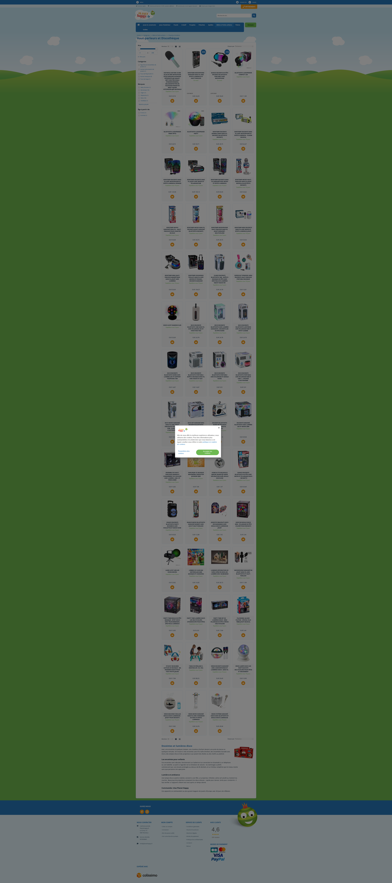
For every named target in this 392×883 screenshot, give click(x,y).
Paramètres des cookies (184, 452)
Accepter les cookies (207, 452)
